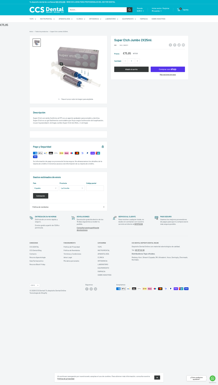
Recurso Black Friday (37, 264)
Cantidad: (117, 61)
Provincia (63, 183)
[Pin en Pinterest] (174, 45)
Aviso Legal (68, 257)
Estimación (40, 196)
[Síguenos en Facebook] (86, 289)
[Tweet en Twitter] (179, 45)
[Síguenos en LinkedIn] (95, 289)
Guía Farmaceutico (36, 261)
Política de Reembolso (72, 250)
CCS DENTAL (34, 247)
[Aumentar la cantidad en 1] (137, 61)
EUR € (33, 285)
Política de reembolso (40, 207)
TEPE (32, 19)
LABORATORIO (110, 19)
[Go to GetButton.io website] (212, 382)
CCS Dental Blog (35, 250)
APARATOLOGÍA (64, 19)
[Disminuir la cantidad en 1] (125, 61)
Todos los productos (41, 31)
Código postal (91, 183)
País (34, 183)
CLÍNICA (80, 19)
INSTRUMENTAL (46, 19)
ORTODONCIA (94, 19)
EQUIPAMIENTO (128, 19)
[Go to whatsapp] (212, 378)
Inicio (31, 31)
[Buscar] (129, 9)
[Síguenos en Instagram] (91, 289)
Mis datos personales (71, 261)
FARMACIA (144, 19)
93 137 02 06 (139, 250)
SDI (115, 45)
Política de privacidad (65, 379)
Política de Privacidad (72, 247)
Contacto (33, 254)
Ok (157, 377)
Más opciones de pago (168, 75)
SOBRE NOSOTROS (158, 19)
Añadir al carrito (131, 69)
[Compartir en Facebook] (170, 45)
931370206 (138, 224)
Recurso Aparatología (38, 257)
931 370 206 (60, 2)
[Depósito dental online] (47, 9)
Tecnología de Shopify (38, 293)
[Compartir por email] (183, 45)
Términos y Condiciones (72, 254)
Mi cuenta (156, 11)
